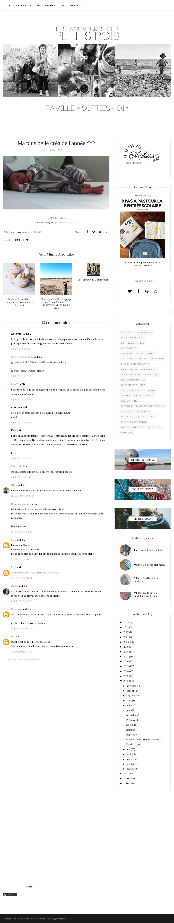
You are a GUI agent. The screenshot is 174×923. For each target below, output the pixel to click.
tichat (15, 585)
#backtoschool (143, 395)
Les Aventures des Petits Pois (25, 919)
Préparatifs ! (133, 720)
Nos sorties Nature (133, 380)
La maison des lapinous (135, 411)
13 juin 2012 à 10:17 (21, 559)
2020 (126, 641)
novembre (132, 685)
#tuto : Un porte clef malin (149, 564)
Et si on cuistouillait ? (135, 364)
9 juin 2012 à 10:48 (21, 422)
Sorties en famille (132, 343)
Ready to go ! (133, 744)
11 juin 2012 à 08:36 (21, 532)
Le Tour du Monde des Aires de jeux (143, 406)
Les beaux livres (131, 374)
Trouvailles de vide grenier (138, 390)
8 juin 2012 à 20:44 (21, 348)
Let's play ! (152, 374)
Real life (22, 240)
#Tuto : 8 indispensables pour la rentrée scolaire (142, 264)
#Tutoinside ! (129, 348)
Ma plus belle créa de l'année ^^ (144, 739)
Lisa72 (15, 384)
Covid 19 (125, 395)
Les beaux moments (133, 337)
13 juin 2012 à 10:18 (21, 578)
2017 (126, 656)
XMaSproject (149, 369)
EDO (13, 539)
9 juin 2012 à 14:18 (21, 458)
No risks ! (131, 724)
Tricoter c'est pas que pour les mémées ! (146, 359)
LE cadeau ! (132, 715)
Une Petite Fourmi (22, 356)
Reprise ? (131, 734)
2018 (126, 651)
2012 (126, 680)
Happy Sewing (144, 332)
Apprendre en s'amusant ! (137, 353)
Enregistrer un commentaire (24, 659)
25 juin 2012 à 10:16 (21, 651)
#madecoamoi (129, 369)
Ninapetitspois (20, 503)
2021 (126, 637)
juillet (129, 705)
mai (128, 749)
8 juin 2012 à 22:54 (21, 399)
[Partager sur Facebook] (87, 232)
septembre (132, 695)
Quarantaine (129, 401)
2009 (126, 783)
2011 (126, 773)
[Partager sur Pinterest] (100, 232)
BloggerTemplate (58, 919)
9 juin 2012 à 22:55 (21, 477)
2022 (126, 632)
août (129, 700)
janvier (130, 768)
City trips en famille (134, 422)
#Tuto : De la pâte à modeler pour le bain (146, 594)
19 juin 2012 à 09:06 (22, 628)
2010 (126, 778)
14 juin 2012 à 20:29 (21, 601)
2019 (126, 646)
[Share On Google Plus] (106, 232)
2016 (126, 661)
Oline (14, 485)
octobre (131, 690)
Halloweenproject (133, 427)
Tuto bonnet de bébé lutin (148, 550)
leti (13, 636)
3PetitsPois (18, 466)
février (130, 763)
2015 (126, 666)
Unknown (16, 609)
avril (128, 754)
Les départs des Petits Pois (138, 417)
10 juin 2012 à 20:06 (22, 495)
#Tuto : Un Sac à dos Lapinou (146, 580)
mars (129, 758)
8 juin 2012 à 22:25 (21, 376)
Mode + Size (155, 427)
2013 (126, 676)
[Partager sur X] (93, 232)
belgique (126, 432)
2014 (126, 671)
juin (128, 710)
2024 (126, 622)
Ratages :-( (132, 729)
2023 (126, 627)
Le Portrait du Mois (133, 385)
